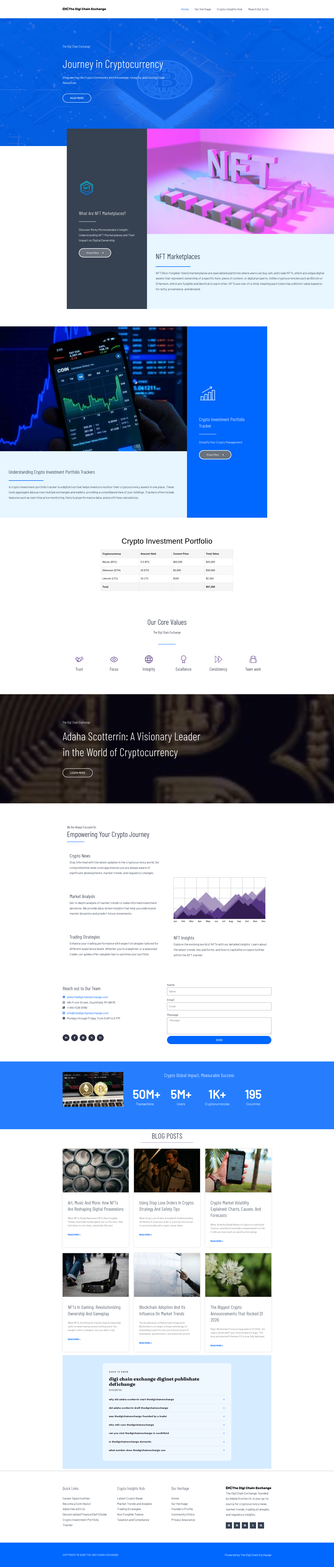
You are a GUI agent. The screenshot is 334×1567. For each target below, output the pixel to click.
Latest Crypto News (130, 1498)
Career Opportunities (76, 1498)
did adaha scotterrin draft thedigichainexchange (138, 1408)
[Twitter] (253, 1525)
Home (175, 1498)
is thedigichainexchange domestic (130, 1441)
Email (170, 999)
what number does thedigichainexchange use (137, 1450)
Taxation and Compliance (133, 1519)
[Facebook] (237, 1525)
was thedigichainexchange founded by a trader (138, 1416)
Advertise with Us (74, 1509)
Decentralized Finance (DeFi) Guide (85, 1514)
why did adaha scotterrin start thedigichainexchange (141, 1399)
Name (171, 984)
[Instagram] (245, 1525)
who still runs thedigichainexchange (131, 1424)
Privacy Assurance (183, 1519)
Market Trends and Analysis (134, 1503)
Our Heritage (179, 1503)
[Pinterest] (261, 1525)
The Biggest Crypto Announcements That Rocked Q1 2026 (236, 1313)
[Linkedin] (229, 1525)
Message (172, 1014)
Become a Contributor (77, 1503)
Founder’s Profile (182, 1509)
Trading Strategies (129, 1509)
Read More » (74, 1234)
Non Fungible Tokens (130, 1514)
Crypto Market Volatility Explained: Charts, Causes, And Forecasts (235, 1209)
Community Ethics (182, 1514)
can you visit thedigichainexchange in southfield (139, 1433)
